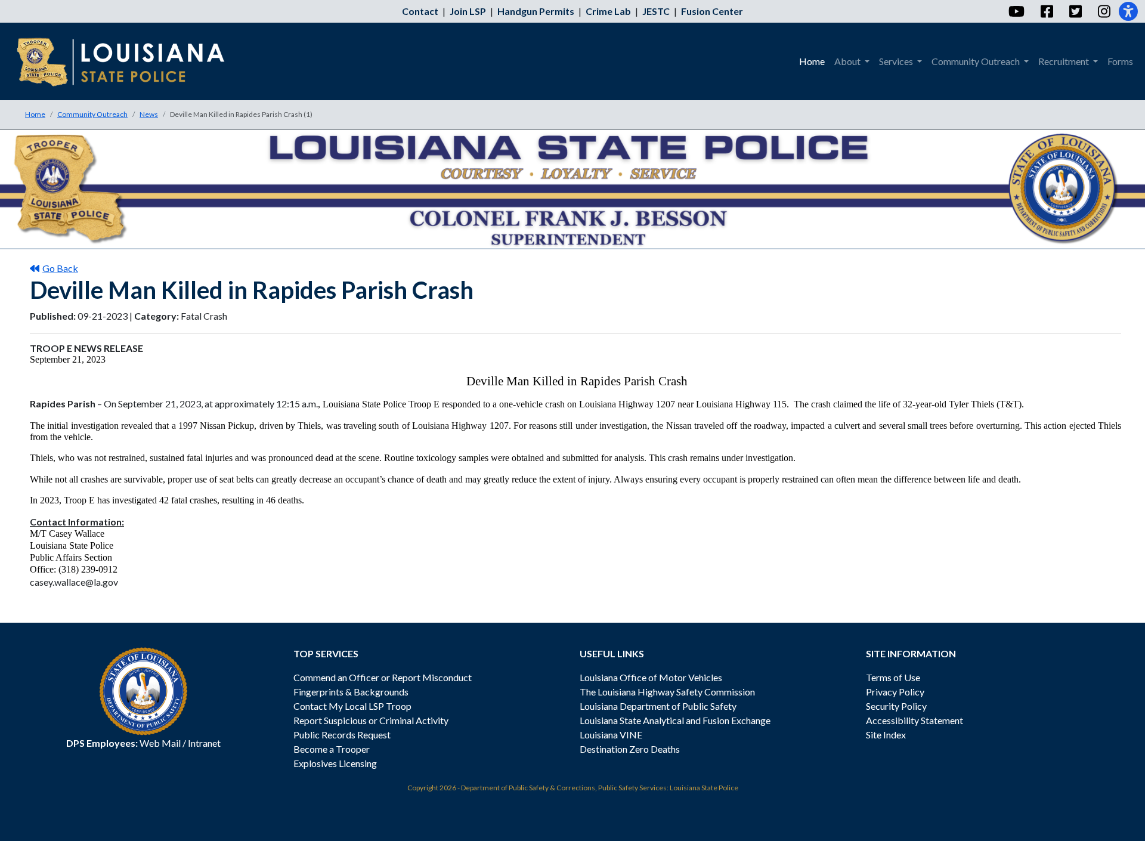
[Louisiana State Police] (129, 61)
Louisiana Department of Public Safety (658, 706)
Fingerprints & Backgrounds (351, 691)
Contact (420, 11)
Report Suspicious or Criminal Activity (370, 720)
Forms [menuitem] (1120, 61)
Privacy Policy (895, 691)
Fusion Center (712, 11)
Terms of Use (893, 677)
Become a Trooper (331, 749)
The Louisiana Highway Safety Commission (667, 691)
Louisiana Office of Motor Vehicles (651, 677)
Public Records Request (342, 734)
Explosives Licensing (335, 763)
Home (35, 114)
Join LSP (468, 11)
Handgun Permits (535, 11)
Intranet (204, 743)
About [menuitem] (848, 61)
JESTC (656, 11)
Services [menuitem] (897, 61)
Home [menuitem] (812, 61)
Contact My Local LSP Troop (352, 706)
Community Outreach (92, 114)
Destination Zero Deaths (630, 749)
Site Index (886, 734)
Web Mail (160, 743)
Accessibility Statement (914, 720)
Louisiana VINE (611, 734)
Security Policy (896, 706)
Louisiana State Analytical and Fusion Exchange (675, 720)
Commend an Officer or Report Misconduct (382, 677)
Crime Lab (608, 11)
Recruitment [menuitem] (1064, 61)
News (149, 114)
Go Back (60, 268)
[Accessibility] (1128, 11)
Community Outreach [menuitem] (977, 61)
